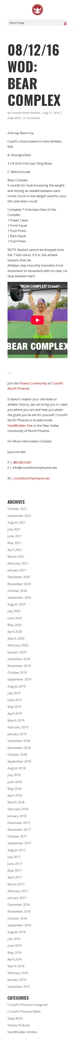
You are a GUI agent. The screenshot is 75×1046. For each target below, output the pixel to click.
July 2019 (14, 693)
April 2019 (15, 713)
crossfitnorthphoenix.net (32, 478)
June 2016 (15, 945)
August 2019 (17, 686)
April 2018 (15, 795)
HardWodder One (20, 425)
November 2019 (19, 666)
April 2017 (15, 877)
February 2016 (18, 973)
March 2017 (16, 884)
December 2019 (19, 659)
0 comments (32, 118)
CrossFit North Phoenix (25, 113)
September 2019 (19, 679)
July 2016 (14, 939)
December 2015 (19, 987)
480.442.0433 (22, 462)
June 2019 (15, 700)
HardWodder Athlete (22, 1032)
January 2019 (17, 734)
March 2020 (16, 638)
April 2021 (15, 550)
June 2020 (15, 618)
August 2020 (17, 604)
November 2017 (19, 829)
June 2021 (15, 536)
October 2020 (17, 591)
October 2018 (17, 754)
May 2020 (14, 625)
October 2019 (17, 672)
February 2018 (18, 809)
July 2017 (14, 857)
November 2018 (19, 748)
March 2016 (16, 966)
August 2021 (17, 522)
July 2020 (14, 611)
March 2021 (16, 557)
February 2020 (18, 645)
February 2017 (18, 891)
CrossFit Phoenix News (24, 1011)
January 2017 (17, 898)
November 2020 (19, 584)
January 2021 (17, 570)
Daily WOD (14, 118)
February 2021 (18, 563)
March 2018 (16, 802)
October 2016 (17, 918)
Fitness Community (33, 383)
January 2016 (17, 980)
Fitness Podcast (19, 1025)
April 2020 (15, 632)
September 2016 (19, 925)
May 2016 (14, 952)
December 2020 (19, 577)
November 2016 (19, 911)
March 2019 (16, 720)
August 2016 (17, 932)
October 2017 (17, 836)
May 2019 (14, 707)
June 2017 (15, 864)
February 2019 (18, 727)
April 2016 (15, 959)
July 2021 (14, 529)
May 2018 (14, 789)
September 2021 (19, 516)
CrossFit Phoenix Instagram (28, 1005)
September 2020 (19, 597)
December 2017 (19, 823)
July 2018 (14, 775)
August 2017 (17, 850)
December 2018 (19, 741)
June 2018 (15, 782)
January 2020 (17, 652)
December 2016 (19, 905)
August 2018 (17, 768)
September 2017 (19, 843)
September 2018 (19, 761)
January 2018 (17, 816)
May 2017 (14, 870)
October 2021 (17, 509)
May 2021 (14, 543)
